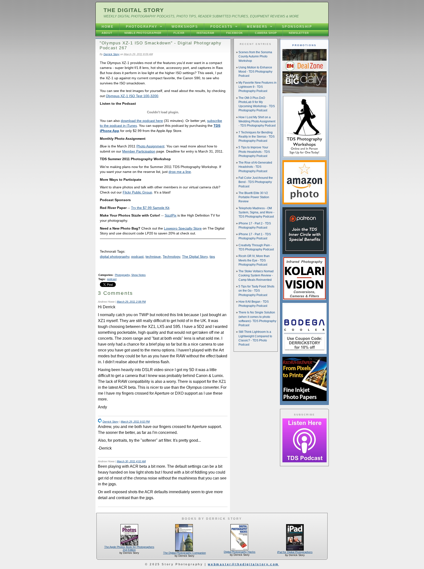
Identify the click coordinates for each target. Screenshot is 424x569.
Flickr (179, 32)
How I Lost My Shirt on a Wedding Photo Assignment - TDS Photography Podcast (257, 121)
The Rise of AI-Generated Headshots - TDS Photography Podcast (255, 167)
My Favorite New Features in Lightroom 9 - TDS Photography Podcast (257, 87)
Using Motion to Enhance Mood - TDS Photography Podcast (255, 72)
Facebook (234, 32)
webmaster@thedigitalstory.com (243, 564)
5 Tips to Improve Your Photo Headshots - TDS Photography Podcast (254, 151)
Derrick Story (111, 54)
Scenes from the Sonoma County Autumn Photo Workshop (255, 56)
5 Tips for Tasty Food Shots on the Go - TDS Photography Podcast (256, 291)
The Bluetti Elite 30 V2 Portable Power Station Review (253, 197)
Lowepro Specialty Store (183, 228)
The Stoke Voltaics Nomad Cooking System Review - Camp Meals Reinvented (256, 275)
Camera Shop (266, 32)
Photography (142, 26)
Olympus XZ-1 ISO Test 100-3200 (132, 96)
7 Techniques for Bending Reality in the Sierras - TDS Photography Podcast (256, 136)
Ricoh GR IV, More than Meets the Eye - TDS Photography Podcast (254, 260)
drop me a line (180, 172)
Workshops (185, 26)
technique (153, 257)
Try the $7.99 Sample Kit (150, 208)
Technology (171, 257)
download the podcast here (142, 121)
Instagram (205, 32)
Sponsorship (297, 26)
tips (212, 257)
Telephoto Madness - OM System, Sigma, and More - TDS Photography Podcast (256, 212)
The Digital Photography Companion (184, 552)
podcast (137, 257)
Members (257, 26)
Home (108, 26)
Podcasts (221, 26)
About (107, 32)
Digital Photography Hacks (239, 551)
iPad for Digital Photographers (295, 552)
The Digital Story (134, 10)
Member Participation (138, 151)
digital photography (114, 257)
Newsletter (299, 32)
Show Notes (138, 274)
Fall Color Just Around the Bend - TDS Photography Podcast (255, 182)
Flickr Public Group (137, 192)
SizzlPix (170, 215)
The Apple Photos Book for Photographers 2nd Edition (129, 548)
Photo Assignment (150, 146)
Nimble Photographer (142, 32)
